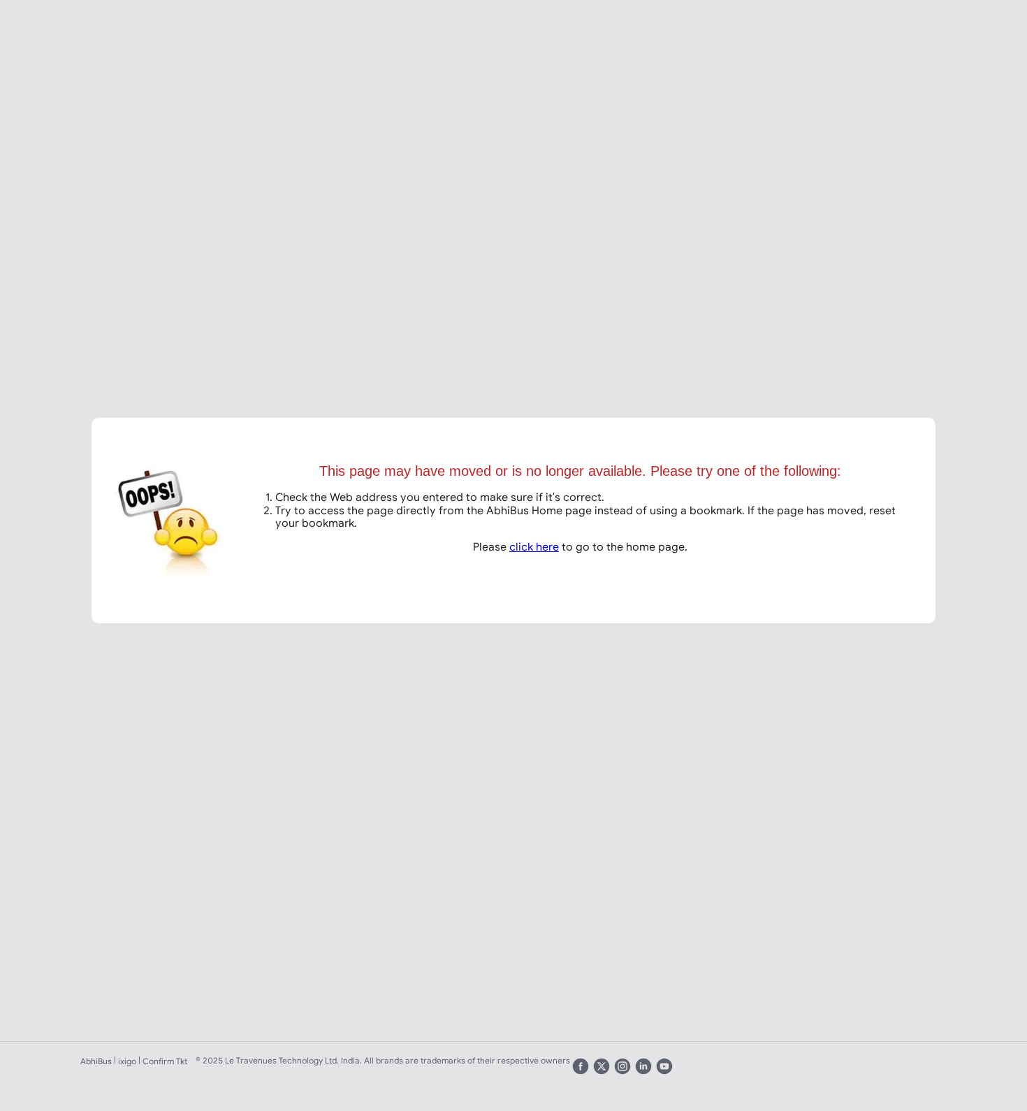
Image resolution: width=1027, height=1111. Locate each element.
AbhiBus (96, 1061)
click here (534, 546)
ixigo (127, 1061)
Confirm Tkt (165, 1061)
